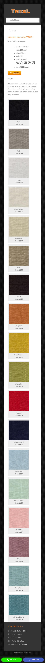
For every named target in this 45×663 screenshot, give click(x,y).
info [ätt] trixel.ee (17, 641)
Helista (12, 660)
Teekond (35, 660)
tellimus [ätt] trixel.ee (19, 644)
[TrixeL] (20, 14)
